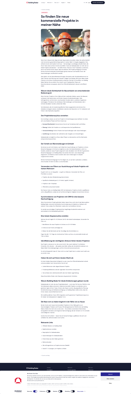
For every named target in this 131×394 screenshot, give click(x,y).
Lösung (42, 2)
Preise (69, 2)
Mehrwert (49, 2)
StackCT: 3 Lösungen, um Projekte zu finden (54, 348)
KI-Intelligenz (50, 369)
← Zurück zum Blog (45, 9)
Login (89, 2)
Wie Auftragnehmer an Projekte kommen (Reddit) (56, 345)
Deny (110, 383)
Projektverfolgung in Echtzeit (79, 69)
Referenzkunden (47, 342)
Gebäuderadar (75, 66)
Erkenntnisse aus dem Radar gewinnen (53, 339)
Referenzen (90, 369)
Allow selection (110, 378)
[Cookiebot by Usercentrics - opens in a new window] (18, 391)
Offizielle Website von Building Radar (52, 326)
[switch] (48, 391)
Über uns (56, 2)
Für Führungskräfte (72, 369)
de (86, 2)
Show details (80, 391)
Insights (63, 2)
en (84, 2)
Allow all (110, 374)
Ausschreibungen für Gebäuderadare (52, 335)
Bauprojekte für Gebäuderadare (51, 332)
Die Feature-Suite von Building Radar (51, 190)
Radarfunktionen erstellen (49, 329)
